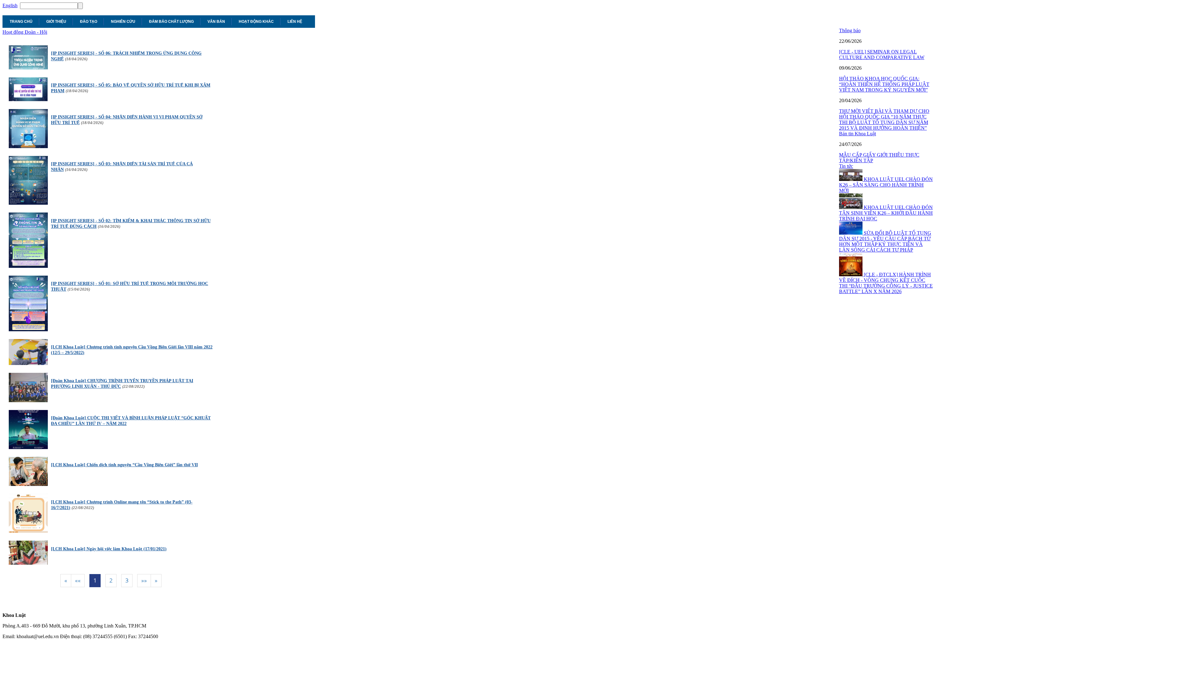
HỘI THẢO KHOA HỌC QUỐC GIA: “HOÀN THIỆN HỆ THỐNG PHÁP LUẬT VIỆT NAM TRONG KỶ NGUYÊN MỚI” (884, 84)
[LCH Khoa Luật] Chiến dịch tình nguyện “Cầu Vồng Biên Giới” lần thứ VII (124, 464)
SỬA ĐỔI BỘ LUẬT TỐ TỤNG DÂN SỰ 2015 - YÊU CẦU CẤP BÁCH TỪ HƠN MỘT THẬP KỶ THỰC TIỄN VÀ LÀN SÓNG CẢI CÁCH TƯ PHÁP (885, 241)
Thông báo (850, 30)
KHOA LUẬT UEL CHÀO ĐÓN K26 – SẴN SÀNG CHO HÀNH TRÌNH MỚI (886, 185)
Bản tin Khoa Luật (857, 133)
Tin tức (846, 166)
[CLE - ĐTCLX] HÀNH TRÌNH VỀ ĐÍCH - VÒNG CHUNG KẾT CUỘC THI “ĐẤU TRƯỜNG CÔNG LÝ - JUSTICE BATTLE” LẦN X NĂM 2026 (886, 283)
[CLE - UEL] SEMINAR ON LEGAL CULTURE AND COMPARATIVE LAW (881, 54)
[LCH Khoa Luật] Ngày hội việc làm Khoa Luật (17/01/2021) (109, 549)
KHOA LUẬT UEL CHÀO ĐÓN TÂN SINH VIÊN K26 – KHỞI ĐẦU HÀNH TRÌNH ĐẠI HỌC (886, 213)
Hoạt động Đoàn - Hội (24, 32)
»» (144, 580)
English (10, 5)
